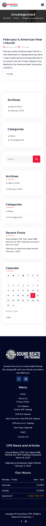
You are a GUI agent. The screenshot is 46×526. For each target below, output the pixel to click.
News (12, 136)
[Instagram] (25, 379)
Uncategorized (17, 140)
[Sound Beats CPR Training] (10, 4)
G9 (33, 517)
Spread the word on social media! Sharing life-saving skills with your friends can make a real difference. (23, 369)
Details (10, 74)
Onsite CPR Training (23, 409)
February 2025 (17, 110)
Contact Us (23, 436)
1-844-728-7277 (36, 496)
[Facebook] (18, 379)
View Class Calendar (23, 427)
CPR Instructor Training (23, 423)
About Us (23, 398)
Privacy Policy (23, 401)
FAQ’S (23, 432)
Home (16, 18)
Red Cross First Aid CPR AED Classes (23, 418)
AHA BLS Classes (23, 414)
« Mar (8, 317)
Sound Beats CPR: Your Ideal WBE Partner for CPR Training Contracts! (23, 453)
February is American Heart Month (22, 248)
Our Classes (23, 406)
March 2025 (16, 106)
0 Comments (24, 47)
